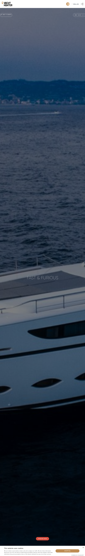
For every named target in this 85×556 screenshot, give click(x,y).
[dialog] (42, 551)
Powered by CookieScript (77, 555)
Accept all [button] (67, 551)
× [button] (83, 547)
